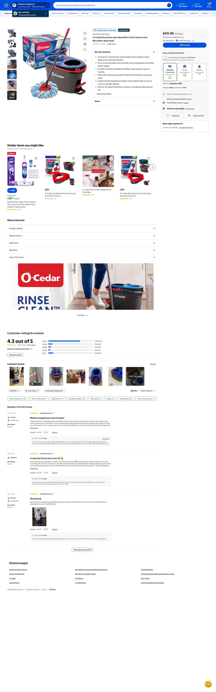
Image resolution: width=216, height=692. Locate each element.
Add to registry (198, 115)
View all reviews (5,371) (82, 550)
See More (81, 315)
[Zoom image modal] (85, 44)
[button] (181, 5)
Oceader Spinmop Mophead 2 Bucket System (157, 574)
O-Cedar (12, 578)
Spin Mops (79, 578)
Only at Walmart (179, 13)
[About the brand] (154, 257)
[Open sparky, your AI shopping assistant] (208, 684)
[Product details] (154, 228)
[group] (104, 44)
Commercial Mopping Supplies (152, 583)
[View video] (85, 49)
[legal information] (183, 37)
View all (153, 364)
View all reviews (15, 355)
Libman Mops (14, 583)
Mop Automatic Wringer (18, 570)
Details (185, 103)
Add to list (175, 115)
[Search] (169, 5)
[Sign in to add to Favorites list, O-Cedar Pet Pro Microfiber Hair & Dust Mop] (111, 158)
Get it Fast (85, 13)
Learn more (190, 109)
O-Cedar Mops (80, 583)
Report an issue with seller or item (179, 99)
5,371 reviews (31, 345)
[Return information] (192, 41)
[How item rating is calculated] (31, 349)
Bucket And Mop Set (16, 574)
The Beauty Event (124, 13)
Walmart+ (206, 13)
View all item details (104, 94)
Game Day (138, 13)
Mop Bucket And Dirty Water (85, 574)
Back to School (57, 13)
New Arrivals (109, 13)
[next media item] (85, 60)
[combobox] (112, 5)
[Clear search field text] (163, 5)
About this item (15, 220)
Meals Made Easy (152, 13)
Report (54, 432)
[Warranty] (154, 250)
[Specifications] (154, 236)
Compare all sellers (186, 127)
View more (105, 439)
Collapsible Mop (147, 570)
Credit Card (194, 13)
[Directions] (154, 243)
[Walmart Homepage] (6, 5)
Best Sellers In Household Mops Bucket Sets (91, 570)
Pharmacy (96, 13)
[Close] (46, 13)
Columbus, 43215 (175, 83)
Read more (34, 428)
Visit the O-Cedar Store (101, 34)
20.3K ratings (112, 44)
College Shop (72, 13)
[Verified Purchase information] (53, 413)
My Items (166, 13)
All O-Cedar (145, 578)
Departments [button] (9, 13)
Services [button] (25, 13)
